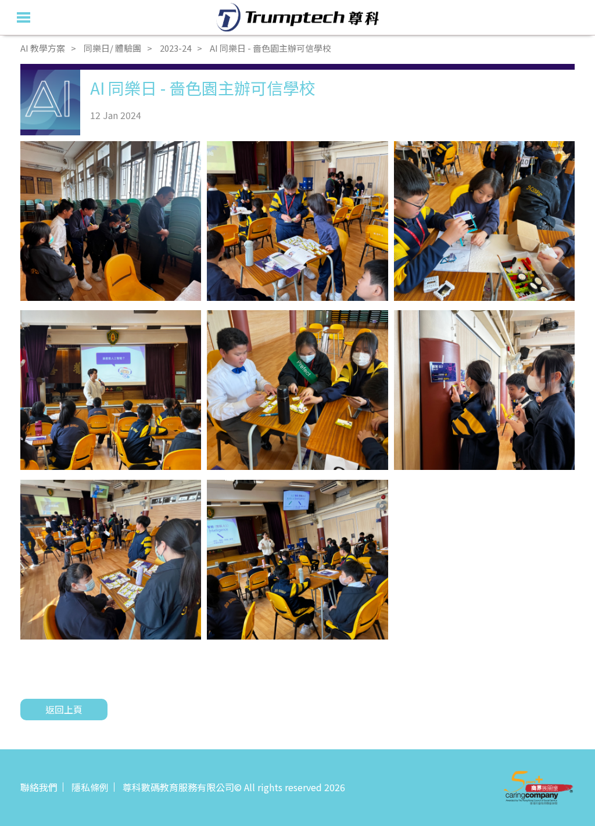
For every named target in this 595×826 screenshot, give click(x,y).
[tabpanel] (110, 221)
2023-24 (175, 48)
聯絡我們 (39, 787)
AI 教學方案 (42, 48)
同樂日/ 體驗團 (112, 48)
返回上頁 (64, 709)
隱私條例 (90, 787)
